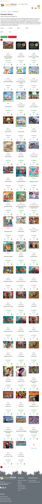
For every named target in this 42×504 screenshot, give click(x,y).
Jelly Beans (21, 406)
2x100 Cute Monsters (21, 181)
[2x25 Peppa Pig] (17, 139)
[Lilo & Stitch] (30, 139)
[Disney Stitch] (17, 164)
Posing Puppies (34, 256)
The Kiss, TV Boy (21, 381)
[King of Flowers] (17, 339)
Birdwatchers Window (8, 281)
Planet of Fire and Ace (21, 281)
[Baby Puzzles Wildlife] (4, 89)
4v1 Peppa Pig (34, 81)
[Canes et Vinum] (4, 139)
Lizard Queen (34, 306)
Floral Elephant (21, 306)
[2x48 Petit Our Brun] (4, 239)
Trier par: (2, 28)
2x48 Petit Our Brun (8, 231)
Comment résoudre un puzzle (5, 501)
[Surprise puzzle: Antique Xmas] (30, 64)
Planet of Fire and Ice (8, 331)
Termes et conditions (22, 486)
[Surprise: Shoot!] (17, 64)
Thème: (26, 28)
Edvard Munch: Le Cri (33, 406)
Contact (19, 490)
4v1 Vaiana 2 (33, 231)
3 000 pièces (8, 55)
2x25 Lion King (8, 156)
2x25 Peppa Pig (21, 131)
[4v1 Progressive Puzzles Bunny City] (17, 214)
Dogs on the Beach (34, 106)
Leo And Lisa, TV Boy (8, 456)
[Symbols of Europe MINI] (17, 439)
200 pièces (8, 179)
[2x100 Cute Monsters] (17, 189)
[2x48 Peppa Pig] (4, 114)
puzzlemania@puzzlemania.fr (6, 483)
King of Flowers (21, 331)
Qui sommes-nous (21, 485)
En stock (10, 28)
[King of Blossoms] (30, 289)
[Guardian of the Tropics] (4, 314)
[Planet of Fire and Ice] (4, 339)
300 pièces (21, 154)
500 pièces (8, 329)
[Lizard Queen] (30, 314)
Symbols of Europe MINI (21, 431)
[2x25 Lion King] (4, 164)
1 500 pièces (8, 279)
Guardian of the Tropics (8, 306)
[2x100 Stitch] (17, 264)
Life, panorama (21, 456)
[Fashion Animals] (4, 189)
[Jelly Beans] (17, 414)
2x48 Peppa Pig (8, 106)
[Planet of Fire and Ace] (17, 289)
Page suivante (34, 448)
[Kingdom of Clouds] (4, 364)
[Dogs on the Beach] (30, 114)
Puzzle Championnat (22, 488)
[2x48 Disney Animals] (4, 264)
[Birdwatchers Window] (4, 289)
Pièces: (18, 28)
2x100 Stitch (21, 256)
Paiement (19, 483)
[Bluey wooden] (17, 239)
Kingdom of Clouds (8, 356)
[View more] (8, 48)
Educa (8, 53)
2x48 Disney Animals (8, 256)
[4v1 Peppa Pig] (30, 89)
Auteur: (2, 31)
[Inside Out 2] (4, 414)
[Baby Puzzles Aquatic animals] (17, 89)
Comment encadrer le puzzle (5, 499)
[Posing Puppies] (30, 264)
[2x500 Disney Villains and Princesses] (30, 439)
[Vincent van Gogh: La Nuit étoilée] (4, 439)
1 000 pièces (21, 55)
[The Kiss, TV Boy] (17, 389)
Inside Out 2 (8, 406)
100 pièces (21, 179)
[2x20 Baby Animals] (4, 214)
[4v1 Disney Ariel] (30, 164)
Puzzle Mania (3, 11)
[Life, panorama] (17, 464)
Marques (9, 11)
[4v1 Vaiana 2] (30, 239)
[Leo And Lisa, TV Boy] (4, 464)
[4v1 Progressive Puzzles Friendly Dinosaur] (30, 214)
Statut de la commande (22, 480)
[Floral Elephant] (17, 314)
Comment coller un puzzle (5, 498)
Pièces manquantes (4, 496)
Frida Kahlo (8, 381)
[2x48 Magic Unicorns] (30, 189)
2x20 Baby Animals (8, 206)
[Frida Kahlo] (4, 389)
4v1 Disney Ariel (34, 156)
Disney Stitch (21, 156)
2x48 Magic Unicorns (33, 181)
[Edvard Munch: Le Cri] (30, 414)
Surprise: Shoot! (21, 56)
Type (10, 31)
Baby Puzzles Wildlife (8, 81)
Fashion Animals (8, 181)
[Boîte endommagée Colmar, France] (4, 64)
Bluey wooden (21, 231)
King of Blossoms (34, 281)
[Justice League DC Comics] (30, 389)
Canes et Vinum (8, 131)
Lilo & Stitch (33, 131)
